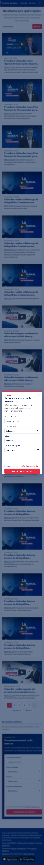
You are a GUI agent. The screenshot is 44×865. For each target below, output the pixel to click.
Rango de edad (10, 426)
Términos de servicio (30, 466)
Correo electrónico (11, 417)
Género (7, 436)
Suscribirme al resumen (22, 471)
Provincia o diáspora (12, 446)
